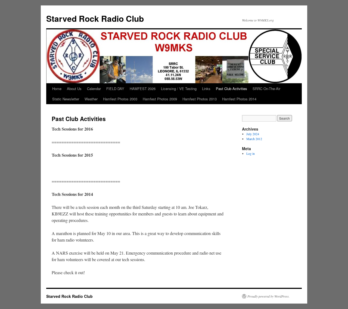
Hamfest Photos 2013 (199, 98)
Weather (91, 98)
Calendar (94, 88)
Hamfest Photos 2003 (120, 98)
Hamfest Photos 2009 (160, 98)
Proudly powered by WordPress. (268, 296)
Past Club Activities (231, 88)
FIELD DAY (115, 88)
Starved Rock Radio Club (95, 18)
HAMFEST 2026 (143, 88)
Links (206, 88)
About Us (74, 88)
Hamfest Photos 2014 (239, 98)
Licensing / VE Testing (179, 88)
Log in (250, 153)
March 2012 (254, 139)
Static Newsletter (65, 98)
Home (56, 88)
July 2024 (252, 134)
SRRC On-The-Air (266, 88)
